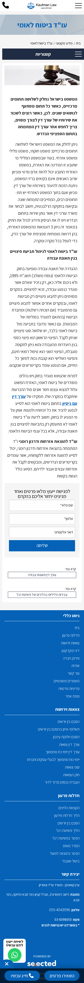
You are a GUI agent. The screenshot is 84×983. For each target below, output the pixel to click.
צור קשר (74, 673)
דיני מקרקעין (71, 650)
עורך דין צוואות (69, 744)
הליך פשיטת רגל (68, 830)
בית (77, 627)
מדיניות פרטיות (69, 688)
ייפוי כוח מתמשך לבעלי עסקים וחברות (53, 759)
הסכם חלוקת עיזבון (66, 736)
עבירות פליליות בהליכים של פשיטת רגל (42, 594)
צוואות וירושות (70, 642)
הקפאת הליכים (69, 807)
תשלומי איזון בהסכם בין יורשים (59, 729)
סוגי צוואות (72, 767)
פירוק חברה (71, 658)
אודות (75, 665)
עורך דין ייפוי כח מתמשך (62, 751)
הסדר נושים (71, 845)
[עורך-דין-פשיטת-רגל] (42, 5)
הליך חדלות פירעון (67, 815)
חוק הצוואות (71, 774)
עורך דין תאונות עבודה (42, 574)
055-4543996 (59, 909)
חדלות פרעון (71, 635)
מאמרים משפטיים (67, 680)
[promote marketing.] (42, 964)
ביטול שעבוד (71, 861)
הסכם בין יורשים (69, 721)
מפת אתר (72, 696)
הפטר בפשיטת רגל (66, 838)
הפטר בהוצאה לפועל (65, 853)
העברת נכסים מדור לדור (62, 782)
